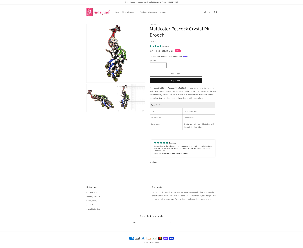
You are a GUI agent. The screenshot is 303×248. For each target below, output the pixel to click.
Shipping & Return (93, 196)
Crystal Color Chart (93, 209)
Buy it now (175, 80)
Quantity (153, 61)
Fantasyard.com (154, 242)
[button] (130, 12)
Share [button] (154, 162)
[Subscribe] (170, 222)
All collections (91, 192)
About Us (90, 205)
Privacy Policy (91, 201)
